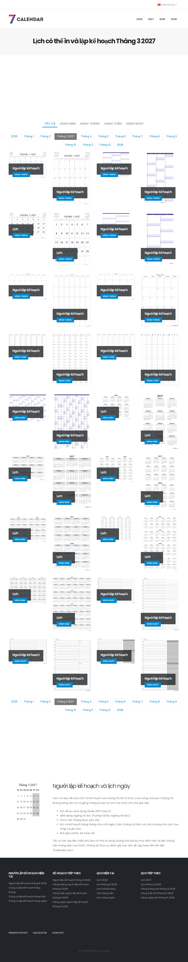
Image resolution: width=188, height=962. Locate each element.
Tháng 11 (87, 145)
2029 (174, 19)
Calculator (40, 932)
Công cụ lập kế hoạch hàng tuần (27, 896)
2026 (139, 19)
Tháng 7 (137, 136)
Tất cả (49, 123)
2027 (151, 19)
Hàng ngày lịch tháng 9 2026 (157, 897)
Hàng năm (68, 123)
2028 (162, 19)
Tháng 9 (171, 136)
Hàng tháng (90, 123)
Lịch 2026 (102, 880)
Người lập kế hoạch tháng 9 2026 (72, 880)
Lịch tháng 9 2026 (151, 884)
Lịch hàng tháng (106, 888)
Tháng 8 (154, 136)
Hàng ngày (135, 123)
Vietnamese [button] (168, 4)
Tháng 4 (86, 136)
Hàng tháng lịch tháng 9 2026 (158, 888)
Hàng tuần (113, 123)
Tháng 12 (105, 145)
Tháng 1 (29, 136)
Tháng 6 (120, 136)
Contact (58, 932)
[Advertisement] (94, 87)
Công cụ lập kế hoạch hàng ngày (28, 900)
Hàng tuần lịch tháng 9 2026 (157, 893)
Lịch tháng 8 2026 (107, 884)
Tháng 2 (45, 136)
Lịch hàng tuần (105, 893)
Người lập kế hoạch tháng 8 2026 (28, 883)
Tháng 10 (70, 145)
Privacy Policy (18, 932)
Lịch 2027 (146, 880)
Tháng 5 (103, 136)
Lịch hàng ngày (106, 897)
